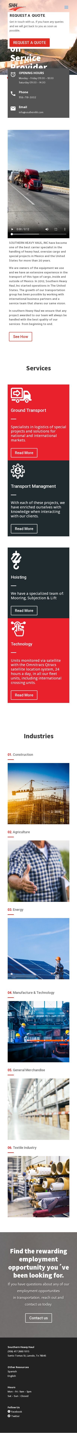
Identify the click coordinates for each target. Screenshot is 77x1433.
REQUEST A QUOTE (29, 42)
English (12, 1376)
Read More (24, 453)
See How (20, 336)
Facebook (16, 1411)
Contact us (38, 1318)
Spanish (12, 1371)
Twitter (15, 1416)
